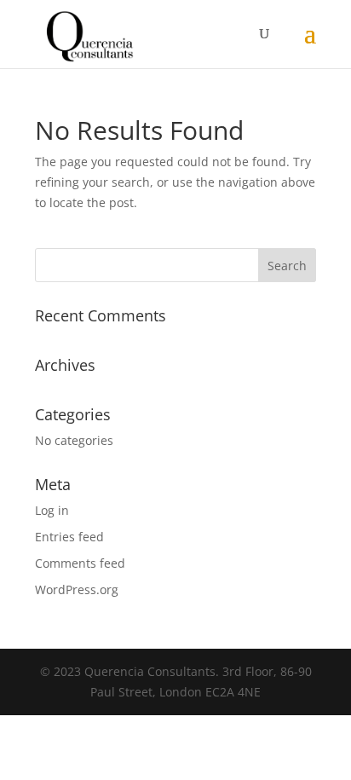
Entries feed (69, 537)
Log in (52, 510)
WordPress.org (76, 589)
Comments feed (80, 563)
